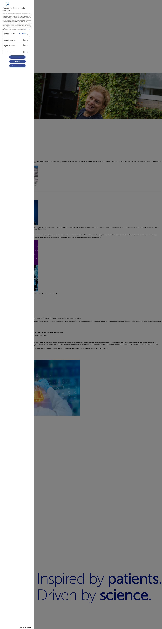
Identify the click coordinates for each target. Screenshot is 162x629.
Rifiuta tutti (17, 61)
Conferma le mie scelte (17, 65)
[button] (16, 34)
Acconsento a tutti (17, 57)
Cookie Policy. (27, 29)
